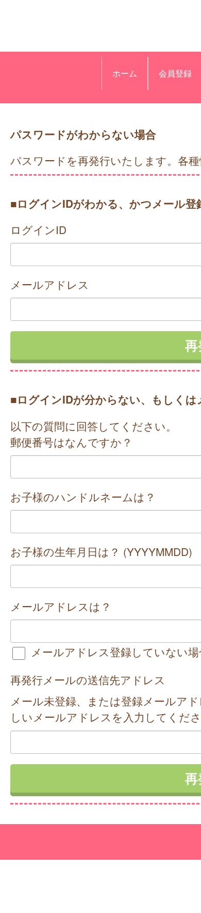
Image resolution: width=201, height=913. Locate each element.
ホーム (124, 73)
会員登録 (175, 73)
